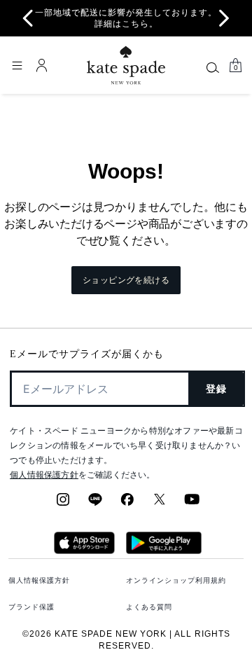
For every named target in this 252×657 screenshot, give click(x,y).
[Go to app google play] (164, 550)
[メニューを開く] (16, 65)
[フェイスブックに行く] (127, 504)
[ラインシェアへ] (95, 504)
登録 (216, 388)
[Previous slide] (28, 18)
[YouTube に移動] (191, 504)
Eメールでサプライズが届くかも (87, 354)
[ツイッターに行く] (159, 504)
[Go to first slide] (224, 18)
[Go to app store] (84, 550)
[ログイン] (42, 65)
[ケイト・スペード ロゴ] (126, 65)
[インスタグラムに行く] (63, 504)
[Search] (212, 67)
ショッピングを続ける (126, 280)
